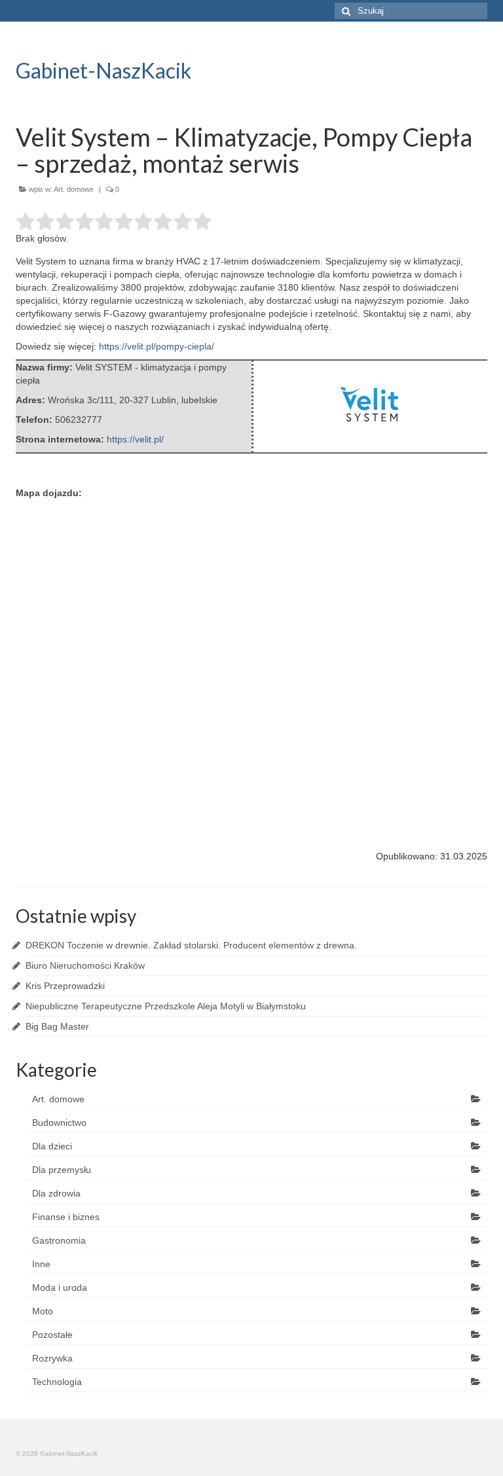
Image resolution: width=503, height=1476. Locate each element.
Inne (41, 1264)
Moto (42, 1311)
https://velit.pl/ (135, 439)
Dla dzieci (52, 1146)
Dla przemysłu (61, 1169)
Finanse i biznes (66, 1217)
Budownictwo (59, 1122)
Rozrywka (52, 1358)
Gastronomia (59, 1240)
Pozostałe (52, 1334)
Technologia (57, 1382)
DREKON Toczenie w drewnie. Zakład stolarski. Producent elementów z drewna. (191, 945)
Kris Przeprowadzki (65, 986)
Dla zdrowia (56, 1193)
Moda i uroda (59, 1287)
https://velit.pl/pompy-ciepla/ (156, 346)
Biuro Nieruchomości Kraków (85, 965)
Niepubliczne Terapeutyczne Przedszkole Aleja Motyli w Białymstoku (166, 1006)
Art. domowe (74, 189)
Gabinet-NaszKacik (103, 70)
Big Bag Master (57, 1026)
